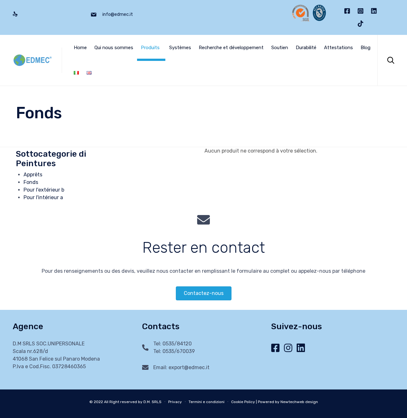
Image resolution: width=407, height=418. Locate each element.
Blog (365, 47)
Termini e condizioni (206, 402)
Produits (150, 47)
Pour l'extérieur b (44, 190)
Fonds (31, 182)
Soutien (279, 47)
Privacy (175, 402)
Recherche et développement (231, 47)
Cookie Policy (243, 402)
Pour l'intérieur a (43, 197)
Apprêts (33, 175)
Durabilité (306, 47)
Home (80, 47)
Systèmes (180, 47)
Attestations (338, 47)
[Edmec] (32, 60)
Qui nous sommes (113, 47)
